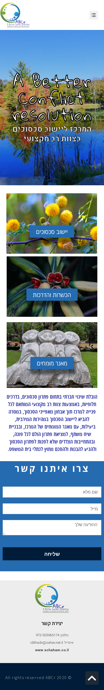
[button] (52, 231)
